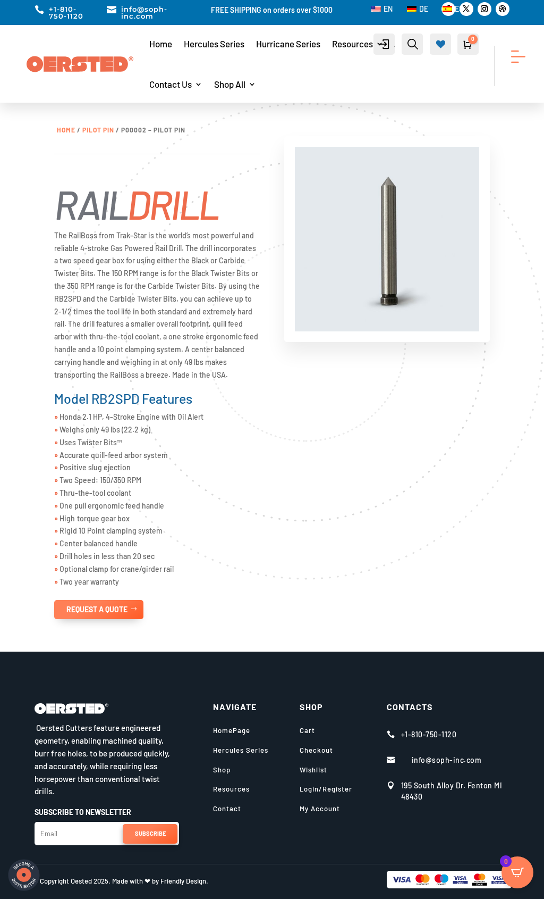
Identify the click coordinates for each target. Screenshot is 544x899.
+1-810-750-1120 (66, 12)
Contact (227, 808)
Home (160, 43)
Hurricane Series (288, 43)
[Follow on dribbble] (502, 9)
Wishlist (313, 769)
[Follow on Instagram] (484, 9)
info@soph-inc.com (144, 12)
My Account (320, 808)
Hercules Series (214, 43)
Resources (352, 43)
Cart (307, 730)
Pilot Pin (98, 130)
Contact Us (170, 84)
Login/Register (326, 789)
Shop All (229, 84)
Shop (222, 769)
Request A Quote (97, 609)
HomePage (231, 730)
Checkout (316, 750)
